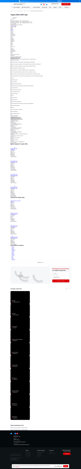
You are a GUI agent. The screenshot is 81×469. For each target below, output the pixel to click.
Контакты (67, 7)
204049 (11, 201)
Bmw (12, 257)
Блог (50, 7)
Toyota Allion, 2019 (13, 148)
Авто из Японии (37, 7)
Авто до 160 (44, 7)
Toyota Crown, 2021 (13, 237)
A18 (14, 149)
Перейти (59, 1)
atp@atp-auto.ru (16, 439)
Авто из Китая (26, 7)
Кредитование (39, 454)
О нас (60, 7)
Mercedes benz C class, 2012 (15, 200)
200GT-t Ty (15, 226)
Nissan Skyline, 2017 (14, 225)
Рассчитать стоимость (61, 280)
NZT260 (11, 29)
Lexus (12, 258)
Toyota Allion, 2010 (13, 161)
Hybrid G (15, 214)
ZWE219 (11, 214)
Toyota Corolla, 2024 (14, 213)
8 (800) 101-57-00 (55, 3)
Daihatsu (13, 254)
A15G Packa (16, 175)
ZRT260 (11, 149)
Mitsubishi (13, 250)
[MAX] (13, 433)
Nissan (12, 247)
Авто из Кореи (17, 7)
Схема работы (39, 453)
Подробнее (18, 466)
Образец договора (52, 453)
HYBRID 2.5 (15, 238)
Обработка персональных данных (15, 455)
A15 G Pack (15, 162)
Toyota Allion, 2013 (13, 187)
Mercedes (13, 259)
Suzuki (12, 252)
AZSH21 (11, 238)
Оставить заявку (13, 25)
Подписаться (67, 453)
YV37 (11, 226)
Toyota (12, 246)
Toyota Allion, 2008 (13, 174)
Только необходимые (58, 466)
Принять (65, 466)
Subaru (12, 253)
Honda (12, 251)
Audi (12, 256)
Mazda (12, 249)
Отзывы (55, 7)
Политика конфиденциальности (15, 454)
